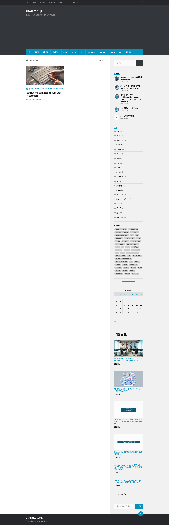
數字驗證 (133, 267)
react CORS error (133, 253)
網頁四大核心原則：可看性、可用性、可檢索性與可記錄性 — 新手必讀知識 (128, 359)
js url (127, 247)
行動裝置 (132, 270)
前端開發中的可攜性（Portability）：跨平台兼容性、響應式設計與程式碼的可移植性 (128, 421)
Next (119, 172)
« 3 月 (115, 321)
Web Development (122, 261)
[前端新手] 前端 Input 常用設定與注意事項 (44, 94)
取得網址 (125, 264)
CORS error (134, 232)
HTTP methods (136, 241)
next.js (126, 250)
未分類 (47, 88)
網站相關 (45, 52)
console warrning (122, 232)
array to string (121, 229)
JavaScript (92, 52)
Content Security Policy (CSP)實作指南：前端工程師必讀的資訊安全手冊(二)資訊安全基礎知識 (128, 467)
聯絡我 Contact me (64, 3)
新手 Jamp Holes (38, 88)
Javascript (119, 140)
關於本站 (42, 3)
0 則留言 (38, 99)
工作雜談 (28, 88)
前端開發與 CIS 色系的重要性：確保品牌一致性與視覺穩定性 (128, 390)
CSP (132, 235)
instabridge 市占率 (133, 244)
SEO (119, 190)
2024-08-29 (30, 99)
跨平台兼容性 (119, 273)
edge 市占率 (119, 238)
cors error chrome (122, 235)
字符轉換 (126, 267)
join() (117, 247)
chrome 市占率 (133, 229)
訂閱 (139, 506)
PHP (82, 52)
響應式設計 (135, 273)
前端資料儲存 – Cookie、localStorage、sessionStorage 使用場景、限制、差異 (127, 481)
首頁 (28, 3)
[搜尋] (139, 63)
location (119, 250)
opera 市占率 (136, 250)
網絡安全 (125, 270)
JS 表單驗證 (135, 247)
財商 (118, 213)
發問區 (35, 3)
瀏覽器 (140, 267)
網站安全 (118, 270)
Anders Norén (37, 521)
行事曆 (118, 208)
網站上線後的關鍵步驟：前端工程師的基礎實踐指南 (128, 453)
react (122, 253)
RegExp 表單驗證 (120, 255)
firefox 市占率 (129, 238)
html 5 (118, 241)
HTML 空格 (125, 241)
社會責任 (75, 3)
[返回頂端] (140, 513)
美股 (118, 203)
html (138, 238)
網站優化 (55, 52)
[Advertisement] (84, 31)
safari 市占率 (137, 255)
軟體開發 (127, 273)
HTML (65, 52)
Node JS (112, 52)
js (122, 247)
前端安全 (137, 261)
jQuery (120, 144)
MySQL (74, 52)
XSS (131, 261)
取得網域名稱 (133, 264)
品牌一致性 (118, 267)
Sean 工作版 (34, 11)
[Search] (141, 2)
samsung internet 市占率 (124, 258)
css (137, 235)
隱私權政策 (51, 3)
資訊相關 (128, 52)
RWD (129, 255)
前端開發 (118, 264)
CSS (120, 52)
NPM (118, 158)
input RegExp (120, 244)
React (102, 52)
